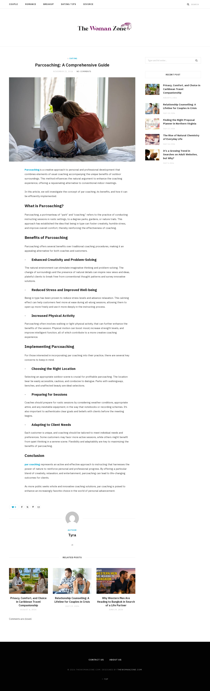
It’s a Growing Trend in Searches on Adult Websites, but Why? (180, 154)
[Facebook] (13, 180)
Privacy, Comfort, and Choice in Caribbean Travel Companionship (28, 601)
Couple (13, 4)
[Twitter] (13, 189)
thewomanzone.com (129, 669)
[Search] (188, 4)
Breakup (48, 4)
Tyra (72, 534)
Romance (30, 4)
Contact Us (96, 659)
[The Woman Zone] (105, 27)
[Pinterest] (13, 197)
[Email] (13, 206)
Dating (73, 58)
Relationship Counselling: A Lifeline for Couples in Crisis (72, 599)
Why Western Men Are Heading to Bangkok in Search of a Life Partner (116, 601)
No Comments (84, 71)
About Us (115, 659)
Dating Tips (68, 4)
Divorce (88, 4)
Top (106, 679)
